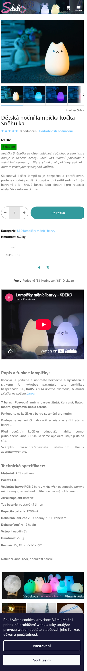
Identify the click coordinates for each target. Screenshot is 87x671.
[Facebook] (39, 268)
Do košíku (58, 213)
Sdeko (81, 110)
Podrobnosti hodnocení (56, 131)
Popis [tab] (17, 280)
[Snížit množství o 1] (5, 213)
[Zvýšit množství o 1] (24, 213)
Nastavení (42, 646)
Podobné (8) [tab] (31, 280)
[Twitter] (48, 268)
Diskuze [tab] (68, 280)
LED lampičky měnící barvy (36, 230)
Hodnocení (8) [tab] (51, 280)
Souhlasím (42, 660)
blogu (30, 393)
